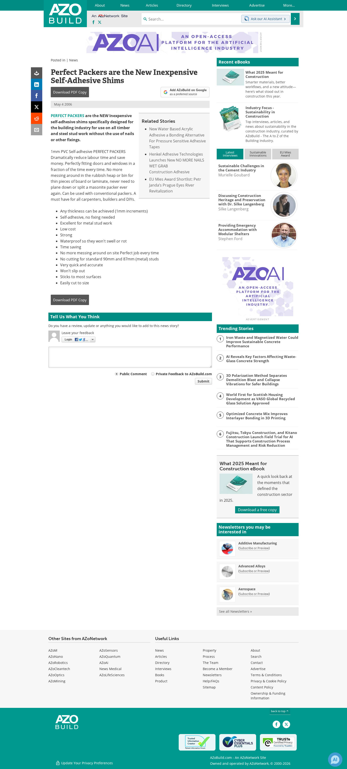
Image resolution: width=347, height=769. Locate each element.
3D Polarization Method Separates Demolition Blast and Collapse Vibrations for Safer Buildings (256, 379)
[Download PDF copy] (36, 73)
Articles (161, 656)
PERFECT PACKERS (67, 115)
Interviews (163, 669)
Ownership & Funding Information (268, 695)
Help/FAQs (211, 681)
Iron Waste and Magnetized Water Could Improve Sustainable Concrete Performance (262, 341)
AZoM (52, 650)
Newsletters (212, 675)
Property (209, 650)
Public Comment (133, 374)
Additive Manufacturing (257, 543)
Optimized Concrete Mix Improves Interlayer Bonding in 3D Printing (257, 416)
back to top (278, 711)
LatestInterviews (230, 153)
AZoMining (56, 681)
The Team (210, 662)
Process (209, 656)
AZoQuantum (109, 656)
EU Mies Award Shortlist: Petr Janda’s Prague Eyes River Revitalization (175, 185)
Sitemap (209, 687)
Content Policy (262, 687)
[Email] (36, 129)
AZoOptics (56, 675)
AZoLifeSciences (112, 675)
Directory (162, 662)
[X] (36, 107)
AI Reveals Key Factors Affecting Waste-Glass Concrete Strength (261, 358)
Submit (203, 381)
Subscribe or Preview (254, 548)
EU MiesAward (285, 153)
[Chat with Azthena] (335, 759)
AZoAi (103, 662)
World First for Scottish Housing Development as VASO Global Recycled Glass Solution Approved (260, 398)
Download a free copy (257, 509)
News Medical (110, 669)
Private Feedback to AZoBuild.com (184, 374)
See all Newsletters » (235, 611)
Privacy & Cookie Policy (268, 681)
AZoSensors (108, 650)
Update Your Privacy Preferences (86, 763)
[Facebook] (36, 95)
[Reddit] (36, 118)
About (255, 650)
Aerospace (246, 589)
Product (161, 681)
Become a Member (218, 669)
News (73, 60)
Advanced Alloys (251, 566)
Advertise (258, 669)
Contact (257, 662)
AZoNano (55, 656)
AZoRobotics (58, 662)
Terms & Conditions (266, 675)
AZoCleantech (59, 669)
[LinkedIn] (36, 84)
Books (159, 675)
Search (256, 656)
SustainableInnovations (258, 153)
